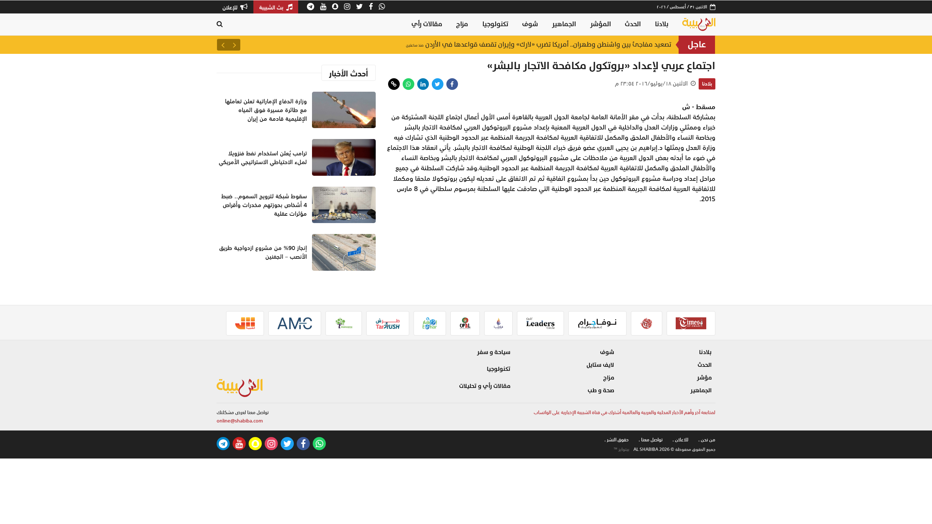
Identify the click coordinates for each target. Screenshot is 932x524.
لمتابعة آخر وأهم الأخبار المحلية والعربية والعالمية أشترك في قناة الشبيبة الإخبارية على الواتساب (624, 412)
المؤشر (600, 24)
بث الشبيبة (272, 7)
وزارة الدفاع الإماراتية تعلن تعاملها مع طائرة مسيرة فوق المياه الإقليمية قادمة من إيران (266, 109)
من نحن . (706, 440)
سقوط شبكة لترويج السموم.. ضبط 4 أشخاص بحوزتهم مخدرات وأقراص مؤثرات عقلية (264, 204)
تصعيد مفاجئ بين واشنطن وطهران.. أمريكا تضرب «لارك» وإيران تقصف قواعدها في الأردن (538, 44)
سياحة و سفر (493, 352)
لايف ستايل (600, 365)
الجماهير (564, 24)
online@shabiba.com (240, 421)
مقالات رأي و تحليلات (484, 386)
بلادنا (661, 24)
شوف (530, 24)
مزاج (462, 24)
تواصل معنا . (651, 440)
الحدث (633, 24)
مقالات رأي (426, 24)
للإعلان (230, 7)
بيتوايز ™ (621, 449)
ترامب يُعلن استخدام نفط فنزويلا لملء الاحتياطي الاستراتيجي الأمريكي (263, 157)
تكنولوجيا (495, 24)
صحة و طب (601, 390)
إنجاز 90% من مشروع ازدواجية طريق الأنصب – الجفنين (263, 252)
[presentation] (234, 45)
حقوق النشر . (616, 440)
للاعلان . (680, 440)
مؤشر (704, 377)
